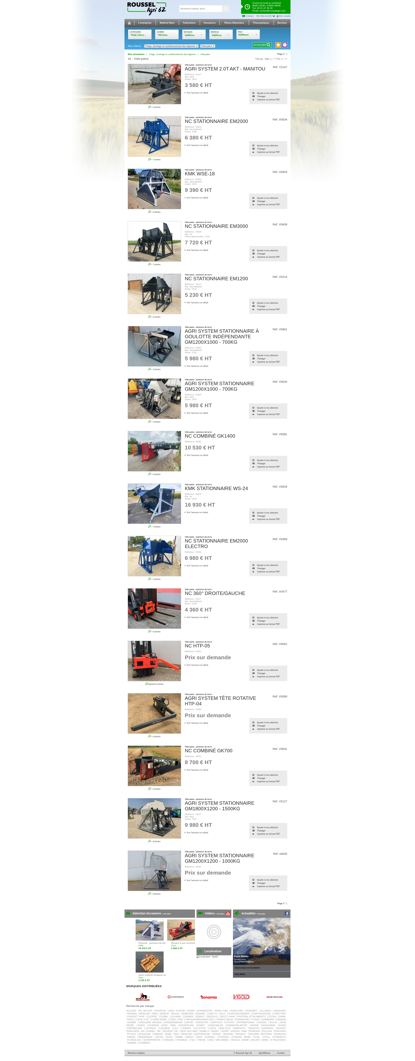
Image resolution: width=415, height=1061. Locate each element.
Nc (177, 1031)
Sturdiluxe (134, 1040)
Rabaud (159, 1034)
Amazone (279, 1010)
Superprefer (152, 1040)
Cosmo (164, 1016)
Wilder (256, 1040)
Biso (156, 1013)
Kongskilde (217, 1025)
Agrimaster (205, 1010)
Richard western (261, 1034)
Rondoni (279, 1034)
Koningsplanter (237, 1025)
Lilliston (200, 1028)
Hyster (230, 1022)
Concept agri (136, 1016)
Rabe (169, 1034)
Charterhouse (262, 1013)
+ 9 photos (155, 317)
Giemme (132, 1022)
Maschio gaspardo (262, 1028)
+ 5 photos (155, 369)
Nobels (205, 1031)
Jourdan (154, 1025)
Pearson (255, 1031)
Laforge (151, 1028)
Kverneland (135, 1028)
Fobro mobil (159, 1019)
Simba (180, 1037)
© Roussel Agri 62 (243, 1053)
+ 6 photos (155, 107)
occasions (210, 22)
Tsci (193, 1040)
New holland (189, 1031)
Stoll (267, 1037)
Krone (256, 1025)
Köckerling (187, 1025)
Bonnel (201, 1013)
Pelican (267, 1031)
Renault (242, 1034)
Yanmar (132, 1043)
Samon (132, 1037)
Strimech (279, 1037)
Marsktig (240, 1028)
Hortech (217, 1022)
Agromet (252, 1010)
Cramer (189, 1016)
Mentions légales (136, 1053)
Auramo (132, 1013)
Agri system (177, 1010)
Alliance (266, 1010)
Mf (160, 1031)
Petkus (132, 1034)
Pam (245, 1031)
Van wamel (223, 1040)
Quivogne (145, 1034)
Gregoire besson (151, 1022)
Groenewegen (174, 1022)
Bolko (176, 1013)
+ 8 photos (155, 841)
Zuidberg (144, 1043)
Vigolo (236, 1040)
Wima (265, 1040)
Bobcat (165, 1013)
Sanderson (146, 1037)
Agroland (238, 1010)
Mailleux (225, 1028)
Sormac (211, 1037)
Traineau (182, 1040)
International (246, 1022)
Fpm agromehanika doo (200, 1019)
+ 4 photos (155, 579)
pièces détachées (234, 22)
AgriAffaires (264, 1053)
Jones (142, 1025)
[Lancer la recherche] (225, 8)
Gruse (190, 1022)
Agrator (161, 1010)
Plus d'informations (243, 961)
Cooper (152, 1016)
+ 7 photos (155, 159)
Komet (202, 1025)
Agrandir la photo (155, 684)
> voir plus (166, 914)
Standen (224, 1037)
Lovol (213, 1028)
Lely (176, 1028)
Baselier (145, 1013)
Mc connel (149, 1031)
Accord (131, 1010)
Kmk (174, 1025)
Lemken (187, 1028)
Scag (170, 1037)
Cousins (176, 1016)
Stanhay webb (242, 1037)
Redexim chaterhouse (196, 1034)
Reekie (217, 1034)
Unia (211, 1040)
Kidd (166, 1025)
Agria (192, 1010)
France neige (225, 1019)
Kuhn (282, 1025)
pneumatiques (261, 22)
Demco (201, 1016)
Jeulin (273, 1022)
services (282, 22)
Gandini (280, 1019)
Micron (168, 1031)
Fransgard (242, 1019)
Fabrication (189, 22)
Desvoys (213, 1016)
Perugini (279, 1031)
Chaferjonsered (239, 1013)
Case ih (213, 1013)
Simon (190, 1037)
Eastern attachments (252, 1016)
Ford (172, 1019)
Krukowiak (269, 1025)
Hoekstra (202, 1022)
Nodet (215, 1031)
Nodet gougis (231, 1031)
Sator (160, 1037)
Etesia (272, 1016)
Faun (139, 1019)
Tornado (169, 1040)
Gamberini (268, 1019)
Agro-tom (222, 1010)
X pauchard (278, 1040)
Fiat (147, 1019)
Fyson (255, 1019)
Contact (250, 16)
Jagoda (262, 1022)
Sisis (200, 1037)
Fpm (180, 1019)
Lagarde (165, 1028)
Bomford (188, 1013)
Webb (245, 1040)
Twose (202, 1040)
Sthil (257, 1037)
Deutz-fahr (228, 1016)
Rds (177, 1034)
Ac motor (146, 1010)
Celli (223, 1013)
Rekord (229, 1034)
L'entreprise (144, 22)
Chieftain (279, 1013)
